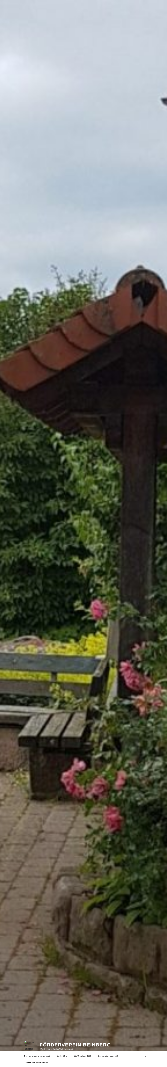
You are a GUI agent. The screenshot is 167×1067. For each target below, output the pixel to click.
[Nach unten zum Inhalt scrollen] (146, 1056)
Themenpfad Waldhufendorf (36, 1062)
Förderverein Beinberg (75, 1045)
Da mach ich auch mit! (108, 1056)
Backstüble (62, 1056)
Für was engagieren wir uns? (37, 1056)
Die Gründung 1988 (82, 1056)
